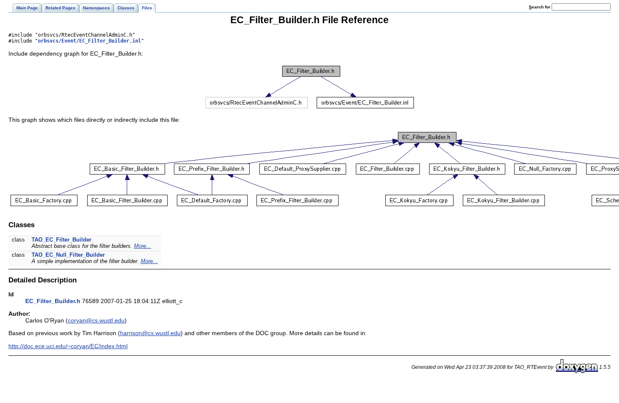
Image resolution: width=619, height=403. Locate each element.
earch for (540, 7)
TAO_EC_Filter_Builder (61, 239)
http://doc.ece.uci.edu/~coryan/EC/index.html (68, 346)
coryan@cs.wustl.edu (96, 320)
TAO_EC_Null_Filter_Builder (68, 255)
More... (142, 246)
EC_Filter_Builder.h (52, 301)
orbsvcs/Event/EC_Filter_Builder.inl (89, 41)
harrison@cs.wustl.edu (150, 333)
